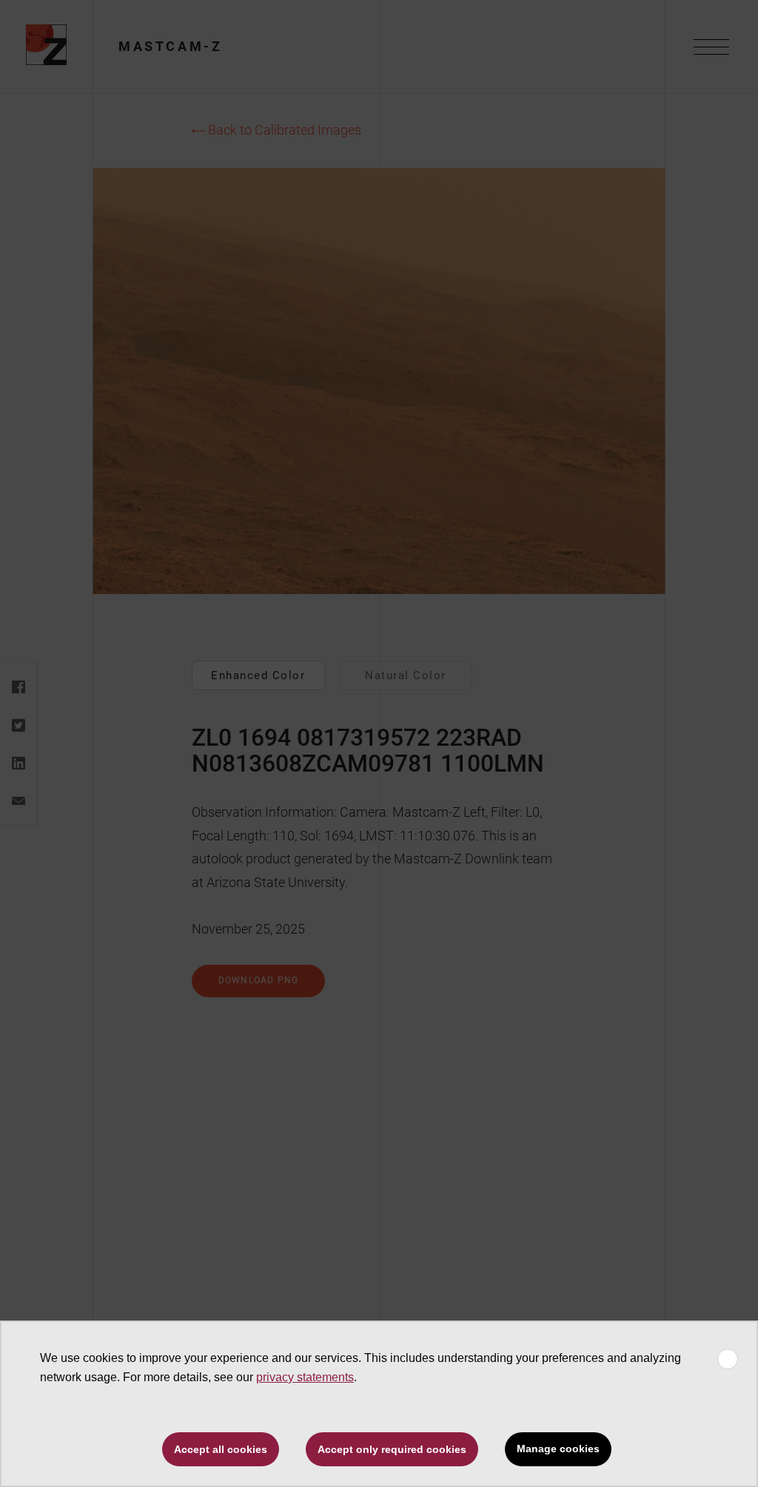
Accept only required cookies (392, 1449)
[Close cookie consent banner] (727, 1359)
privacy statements (305, 1377)
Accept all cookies (220, 1449)
